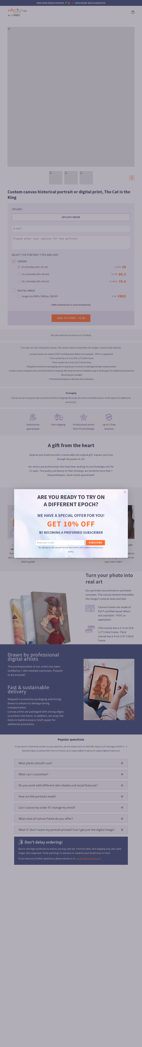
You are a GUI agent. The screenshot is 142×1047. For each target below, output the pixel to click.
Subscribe (95, 542)
